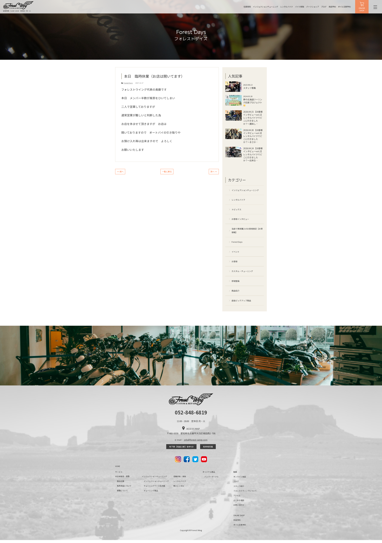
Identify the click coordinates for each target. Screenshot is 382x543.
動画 (235, 472)
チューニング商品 (151, 490)
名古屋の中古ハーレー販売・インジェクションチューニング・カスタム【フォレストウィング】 (18, 5)
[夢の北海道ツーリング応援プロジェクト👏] (244, 106)
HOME (117, 466)
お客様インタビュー (240, 219)
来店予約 (332, 6)
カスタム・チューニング (242, 271)
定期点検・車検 (179, 476)
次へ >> (213, 171)
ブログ (323, 6)
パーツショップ (312, 6)
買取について (122, 490)
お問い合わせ (238, 505)
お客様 (234, 261)
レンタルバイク (286, 6)
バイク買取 (299, 6)
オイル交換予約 (344, 6)
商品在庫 (120, 481)
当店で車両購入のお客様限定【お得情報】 (247, 230)
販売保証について (124, 485)
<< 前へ (120, 171)
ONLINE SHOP (362, 6)
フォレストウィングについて (245, 490)
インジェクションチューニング (265, 6)
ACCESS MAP (193, 428)
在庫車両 (247, 6)
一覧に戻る (167, 171)
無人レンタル (178, 485)
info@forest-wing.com (195, 439)
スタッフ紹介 (238, 486)
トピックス (236, 209)
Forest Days (237, 241)
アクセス (236, 495)
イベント (235, 251)
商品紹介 (235, 290)
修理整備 (235, 281)
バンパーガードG (211, 476)
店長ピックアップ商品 (241, 300)
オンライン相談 (239, 476)
